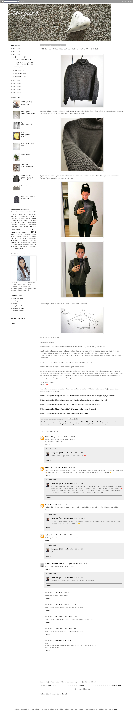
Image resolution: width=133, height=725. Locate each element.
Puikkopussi (19, 67)
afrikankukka (31, 211)
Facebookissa (18, 298)
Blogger (115, 709)
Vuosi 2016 (25, 154)
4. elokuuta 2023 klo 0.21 (63, 640)
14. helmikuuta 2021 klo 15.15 (61, 504)
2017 (15, 86)
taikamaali (24, 240)
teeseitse (15, 242)
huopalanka (14, 218)
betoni (21, 214)
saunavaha (32, 238)
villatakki (24, 246)
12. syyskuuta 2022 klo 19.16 (64, 592)
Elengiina (23, 13)
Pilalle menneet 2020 (23, 59)
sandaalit (23, 238)
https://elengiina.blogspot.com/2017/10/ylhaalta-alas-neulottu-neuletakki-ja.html (73, 400)
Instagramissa (18, 301)
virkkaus (19, 249)
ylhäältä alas (67, 424)
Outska (47, 535)
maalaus (33, 226)
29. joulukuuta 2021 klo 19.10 (73, 549)
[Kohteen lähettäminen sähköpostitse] (69, 419)
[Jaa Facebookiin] (75, 419)
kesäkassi (14, 220)
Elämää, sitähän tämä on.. (55, 564)
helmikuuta (19, 77)
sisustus (14, 240)
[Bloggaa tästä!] (71, 419)
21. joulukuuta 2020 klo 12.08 (63, 467)
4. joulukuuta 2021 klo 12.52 (62, 535)
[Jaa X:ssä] (73, 419)
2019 (15, 80)
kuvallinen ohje (83, 422)
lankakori (22, 224)
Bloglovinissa (18, 308)
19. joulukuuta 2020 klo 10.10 (63, 437)
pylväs (20, 236)
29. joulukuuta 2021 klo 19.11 (73, 578)
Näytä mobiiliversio (82, 689)
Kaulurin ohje (26, 186)
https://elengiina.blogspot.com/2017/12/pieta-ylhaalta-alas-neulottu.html (70, 405)
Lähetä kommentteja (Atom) (56, 694)
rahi (27, 236)
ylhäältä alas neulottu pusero (99, 424)
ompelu (13, 234)
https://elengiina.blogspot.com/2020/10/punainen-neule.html (64, 414)
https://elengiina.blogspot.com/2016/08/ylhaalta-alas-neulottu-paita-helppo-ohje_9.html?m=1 (77, 396)
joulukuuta (19, 57)
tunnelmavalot (31, 242)
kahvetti (21, 218)
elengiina (53, 422)
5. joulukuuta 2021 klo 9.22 (78, 564)
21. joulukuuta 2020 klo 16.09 (73, 453)
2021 (15, 51)
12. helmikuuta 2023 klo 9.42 (64, 628)
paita (20, 234)
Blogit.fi (16, 303)
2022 (15, 48)
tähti (20, 244)
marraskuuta (20, 70)
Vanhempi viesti (117, 685)
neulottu (25, 232)
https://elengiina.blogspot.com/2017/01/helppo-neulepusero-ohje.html (68, 409)
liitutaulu (26, 226)
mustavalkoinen (15, 229)
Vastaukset (52, 449)
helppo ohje (72, 422)
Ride (47, 504)
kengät (34, 218)
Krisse (47, 467)
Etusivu (82, 685)
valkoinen (26, 244)
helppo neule (62, 422)
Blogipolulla (18, 306)
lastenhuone (32, 224)
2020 (15, 54)
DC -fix (14, 211)
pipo (34, 234)
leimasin (14, 226)
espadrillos (23, 216)
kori (34, 220)
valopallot (33, 244)
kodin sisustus (28, 220)
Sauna (22, 211)
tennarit (23, 242)
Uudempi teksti (47, 685)
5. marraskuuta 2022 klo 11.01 (65, 616)
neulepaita (98, 422)
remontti (14, 238)
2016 (15, 89)
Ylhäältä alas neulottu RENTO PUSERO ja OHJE (27, 177)
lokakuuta (19, 74)
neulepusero (108, 422)
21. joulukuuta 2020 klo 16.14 (73, 483)
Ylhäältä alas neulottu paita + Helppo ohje (28, 103)
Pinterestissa (18, 311)
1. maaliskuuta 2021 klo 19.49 (73, 518)
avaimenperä (14, 214)
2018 (15, 83)
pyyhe (24, 236)
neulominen (15, 232)
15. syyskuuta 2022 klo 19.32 (64, 604)
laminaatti (14, 224)
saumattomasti (56, 424)
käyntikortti (32, 222)
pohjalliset (14, 236)
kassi (28, 218)
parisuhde (27, 234)
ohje (48, 424)
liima (20, 226)
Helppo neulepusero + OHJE (26, 134)
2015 (15, 92)
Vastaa (47, 444)
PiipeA (47, 437)
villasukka (14, 246)
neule (92, 422)
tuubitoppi (14, 244)
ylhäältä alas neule (80, 424)
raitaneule (33, 236)
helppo (33, 216)
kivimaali (20, 220)
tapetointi (33, 240)
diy (26, 214)
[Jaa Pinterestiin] (77, 419)
